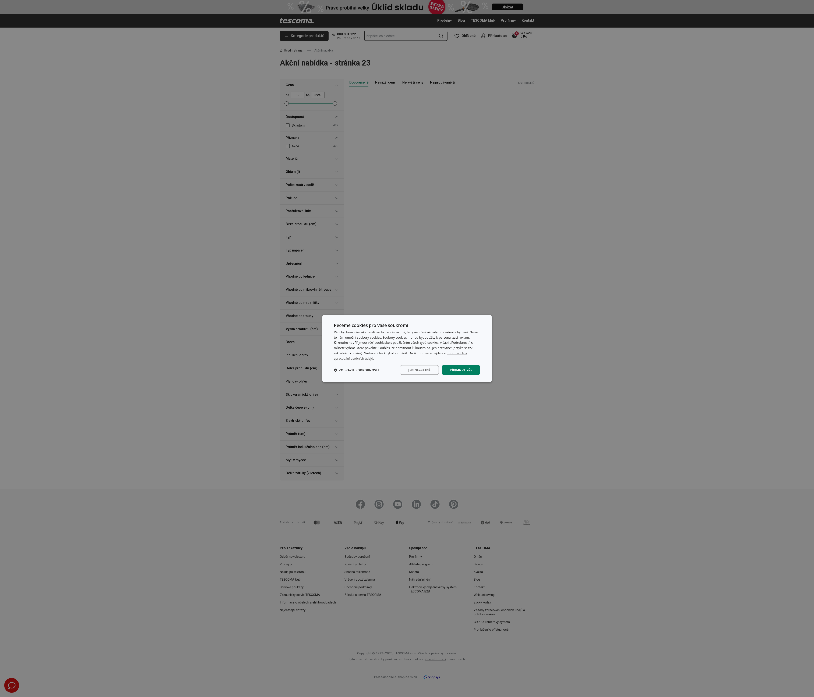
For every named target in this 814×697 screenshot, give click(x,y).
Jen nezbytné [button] (419, 370)
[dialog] (407, 348)
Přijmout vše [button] (461, 370)
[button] (356, 370)
